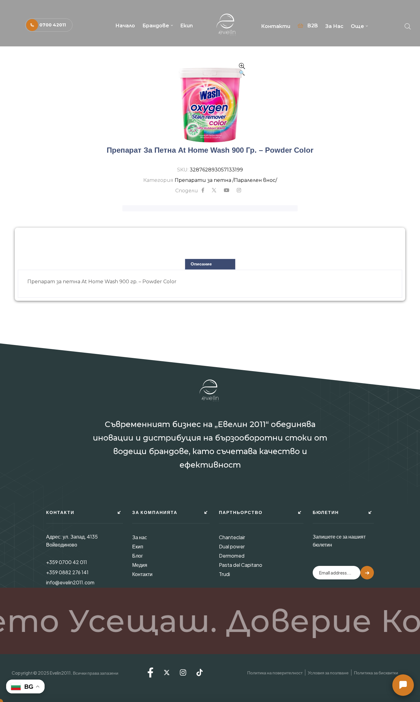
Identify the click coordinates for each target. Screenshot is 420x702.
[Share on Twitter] (214, 191)
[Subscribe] (367, 572)
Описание (201, 263)
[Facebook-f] (150, 672)
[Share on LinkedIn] (239, 191)
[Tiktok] (199, 672)
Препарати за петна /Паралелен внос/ (226, 180)
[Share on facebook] (203, 191)
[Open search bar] (408, 24)
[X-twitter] (167, 672)
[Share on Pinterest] (226, 191)
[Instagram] (183, 672)
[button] (49, 25)
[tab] (210, 264)
